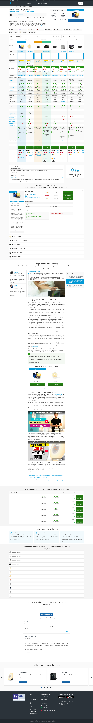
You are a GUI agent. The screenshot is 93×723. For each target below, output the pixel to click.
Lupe (58, 434)
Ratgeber (31, 706)
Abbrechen (56, 614)
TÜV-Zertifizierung (33, 709)
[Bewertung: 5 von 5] (79, 170)
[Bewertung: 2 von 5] (73, 170)
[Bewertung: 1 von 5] (71, 170)
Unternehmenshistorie (34, 699)
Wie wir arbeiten (33, 698)
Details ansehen (76, 20)
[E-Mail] (63, 36)
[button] (44, 388)
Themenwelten (32, 703)
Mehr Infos (60, 0)
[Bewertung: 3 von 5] (75, 170)
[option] (25, 677)
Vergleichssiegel (33, 714)
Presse (31, 705)
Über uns (31, 696)
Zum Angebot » (21, 147)
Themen (31, 707)
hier (74, 701)
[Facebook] (66, 36)
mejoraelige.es (52, 708)
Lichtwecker (60, 274)
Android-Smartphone (58, 394)
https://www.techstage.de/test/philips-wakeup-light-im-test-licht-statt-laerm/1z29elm (46, 480)
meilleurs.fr (45, 708)
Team (31, 700)
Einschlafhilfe (35, 346)
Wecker (21, 6)
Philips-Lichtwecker (23, 672)
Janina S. (15, 285)
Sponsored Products (33, 713)
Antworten (67, 631)
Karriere (31, 702)
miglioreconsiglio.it (46, 707)
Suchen (80, 3)
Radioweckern (43, 354)
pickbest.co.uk (45, 710)
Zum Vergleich (23, 682)
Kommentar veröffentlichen (46, 614)
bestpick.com (52, 710)
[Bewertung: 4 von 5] (77, 170)
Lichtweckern (17, 20)
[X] (69, 36)
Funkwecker (64, 672)
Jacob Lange (16, 272)
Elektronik (17, 6)
